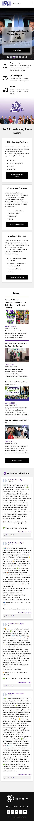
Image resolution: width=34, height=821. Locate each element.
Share (29, 531)
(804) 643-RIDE (12, 807)
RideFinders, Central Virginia (16, 480)
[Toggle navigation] (30, 3)
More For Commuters (17, 224)
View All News (17, 461)
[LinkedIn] (20, 812)
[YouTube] (25, 812)
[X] (12, 812)
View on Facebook (22, 531)
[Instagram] (16, 812)
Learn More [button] (17, 50)
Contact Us (24, 807)
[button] (8, 57)
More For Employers (17, 277)
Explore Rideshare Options (17, 176)
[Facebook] (8, 812)
